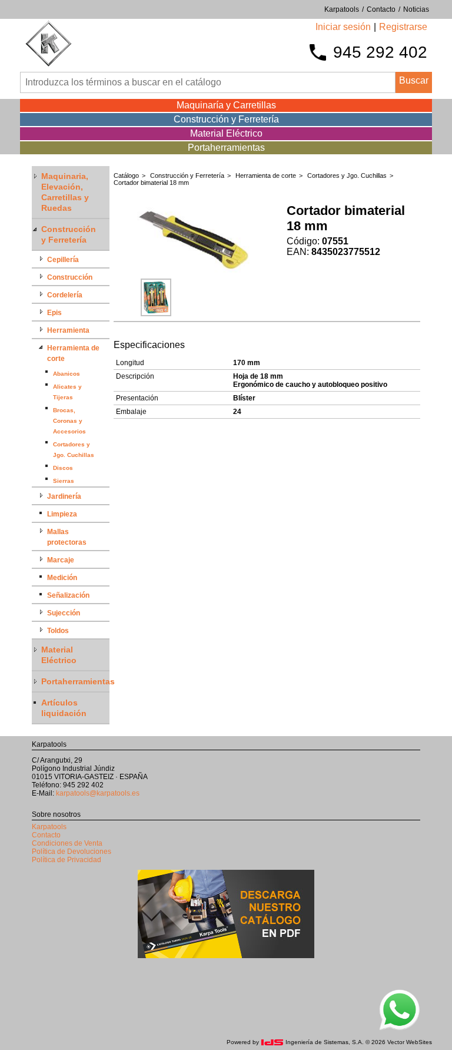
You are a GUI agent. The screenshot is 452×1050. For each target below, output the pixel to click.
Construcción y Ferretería (226, 119)
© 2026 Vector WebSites (398, 1042)
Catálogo (126, 175)
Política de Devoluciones (71, 851)
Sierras (63, 481)
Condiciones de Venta (67, 843)
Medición (62, 578)
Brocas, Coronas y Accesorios (69, 421)
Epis (54, 313)
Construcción (69, 277)
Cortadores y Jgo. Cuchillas (347, 175)
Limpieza (62, 514)
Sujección (63, 613)
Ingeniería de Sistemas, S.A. (324, 1042)
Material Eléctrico (226, 133)
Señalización (68, 595)
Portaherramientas (226, 148)
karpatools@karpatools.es (97, 793)
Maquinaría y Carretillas (226, 105)
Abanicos (66, 373)
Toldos (58, 631)
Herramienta (68, 330)
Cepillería (63, 260)
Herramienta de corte (265, 175)
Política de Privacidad (66, 860)
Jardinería (64, 496)
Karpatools (49, 827)
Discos (63, 468)
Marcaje (60, 560)
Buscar (413, 80)
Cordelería (64, 295)
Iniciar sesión (343, 27)
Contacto (46, 835)
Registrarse (403, 27)
